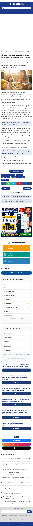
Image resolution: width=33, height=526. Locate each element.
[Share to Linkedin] (24, 183)
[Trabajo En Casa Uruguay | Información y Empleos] (16, 4)
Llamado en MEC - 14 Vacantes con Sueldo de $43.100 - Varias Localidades (16, 478)
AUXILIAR (5, 175)
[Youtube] (22, 520)
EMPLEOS (9, 12)
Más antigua (27, 188)
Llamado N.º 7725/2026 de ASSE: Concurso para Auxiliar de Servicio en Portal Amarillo (17, 473)
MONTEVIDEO (6, 177)
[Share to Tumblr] (29, 183)
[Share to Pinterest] (19, 183)
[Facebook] (11, 520)
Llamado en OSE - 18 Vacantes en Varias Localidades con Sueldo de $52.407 (17, 459)
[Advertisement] (16, 32)
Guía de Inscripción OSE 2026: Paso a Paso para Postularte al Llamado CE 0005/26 (17, 502)
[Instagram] (19, 520)
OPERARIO (21, 177)
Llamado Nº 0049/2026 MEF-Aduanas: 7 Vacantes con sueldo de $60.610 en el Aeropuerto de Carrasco (17, 464)
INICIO (2, 12)
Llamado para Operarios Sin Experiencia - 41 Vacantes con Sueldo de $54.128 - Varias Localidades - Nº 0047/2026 (16, 468)
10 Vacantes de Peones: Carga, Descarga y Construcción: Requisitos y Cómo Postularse (15, 497)
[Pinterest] (16, 520)
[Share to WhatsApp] (8, 183)
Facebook (17, 440)
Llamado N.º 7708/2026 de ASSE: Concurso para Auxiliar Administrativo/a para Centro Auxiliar (16, 492)
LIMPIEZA (19, 175)
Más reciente (6, 188)
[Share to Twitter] (13, 183)
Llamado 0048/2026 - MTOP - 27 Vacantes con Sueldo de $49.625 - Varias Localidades (16, 483)
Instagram (17, 444)
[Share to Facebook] (3, 183)
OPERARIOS (6, 179)
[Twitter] (14, 520)
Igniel (19, 524)
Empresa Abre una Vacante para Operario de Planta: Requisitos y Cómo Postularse (16, 200)
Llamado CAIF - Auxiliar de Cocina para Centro (16, 196)
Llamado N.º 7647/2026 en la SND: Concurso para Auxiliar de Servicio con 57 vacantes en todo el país (16, 488)
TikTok (17, 448)
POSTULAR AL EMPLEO (16, 171)
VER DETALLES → (16, 370)
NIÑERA (14, 177)
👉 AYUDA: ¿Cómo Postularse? (16, 272)
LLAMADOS (16, 12)
